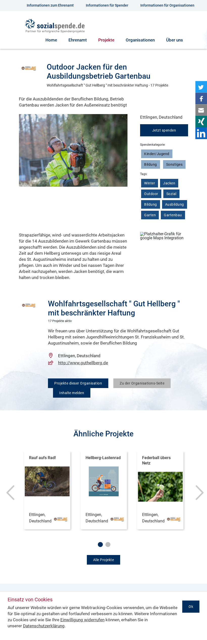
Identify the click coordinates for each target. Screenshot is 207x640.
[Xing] (201, 121)
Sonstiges (174, 164)
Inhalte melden (71, 393)
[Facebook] (201, 98)
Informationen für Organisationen (167, 5)
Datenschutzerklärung (44, 625)
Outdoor (151, 194)
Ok (191, 607)
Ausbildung (174, 204)
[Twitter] (201, 87)
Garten (150, 215)
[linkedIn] (201, 133)
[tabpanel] (47, 491)
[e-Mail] (201, 110)
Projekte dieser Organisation (78, 383)
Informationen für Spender (107, 5)
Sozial (171, 194)
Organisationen (140, 39)
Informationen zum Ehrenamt (50, 5)
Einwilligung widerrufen (82, 619)
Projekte (106, 39)
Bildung (150, 164)
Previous (8, 495)
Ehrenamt (77, 39)
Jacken (169, 183)
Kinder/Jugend (156, 154)
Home (51, 39)
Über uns (174, 39)
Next (198, 495)
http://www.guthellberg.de (83, 362)
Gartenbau (173, 215)
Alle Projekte (103, 560)
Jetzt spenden (164, 130)
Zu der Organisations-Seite (142, 383)
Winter (149, 183)
